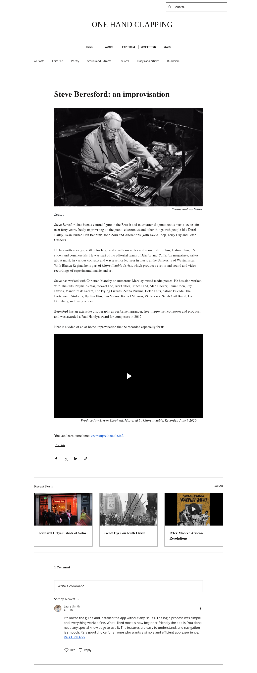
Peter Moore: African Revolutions (186, 535)
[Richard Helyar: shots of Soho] (63, 509)
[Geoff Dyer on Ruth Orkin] (129, 509)
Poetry (75, 61)
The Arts (124, 61)
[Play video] (128, 376)
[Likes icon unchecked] (66, 650)
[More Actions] (200, 608)
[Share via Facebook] (56, 459)
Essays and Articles (148, 61)
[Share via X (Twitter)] (66, 459)
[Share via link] (86, 459)
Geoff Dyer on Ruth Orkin (124, 533)
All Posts (39, 61)
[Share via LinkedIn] (76, 459)
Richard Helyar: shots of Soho (62, 533)
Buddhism (173, 61)
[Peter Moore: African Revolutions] (194, 509)
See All (218, 485)
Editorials (57, 61)
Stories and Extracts (99, 61)
